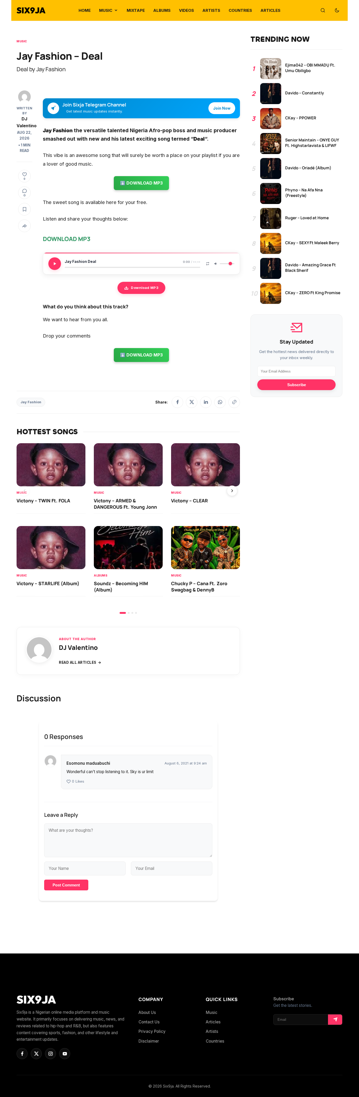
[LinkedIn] (206, 402)
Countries (215, 1041)
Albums (100, 575)
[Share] (24, 226)
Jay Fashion (30, 402)
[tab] (123, 613)
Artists (212, 1031)
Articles (213, 1021)
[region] (128, 528)
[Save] (24, 209)
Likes (78, 781)
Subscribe (296, 384)
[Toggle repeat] (207, 263)
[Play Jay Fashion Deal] (54, 263)
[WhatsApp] (220, 402)
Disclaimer (149, 1041)
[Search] (322, 10)
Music (22, 41)
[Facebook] (177, 402)
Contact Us (149, 1021)
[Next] (232, 491)
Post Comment (66, 885)
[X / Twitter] (191, 402)
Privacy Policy (152, 1031)
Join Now (221, 108)
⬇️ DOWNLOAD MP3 (141, 183)
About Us (147, 1012)
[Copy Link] (234, 402)
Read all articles (77, 662)
